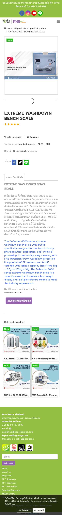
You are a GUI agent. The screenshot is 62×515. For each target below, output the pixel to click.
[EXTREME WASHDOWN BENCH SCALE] (31, 66)
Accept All (39, 510)
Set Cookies (23, 510)
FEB (48, 144)
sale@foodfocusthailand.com (17, 432)
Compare (34, 137)
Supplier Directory (11, 490)
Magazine (6, 475)
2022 (41, 144)
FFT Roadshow (9, 482)
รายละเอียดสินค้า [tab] (14, 177)
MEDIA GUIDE (8, 493)
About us (6, 472)
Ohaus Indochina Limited (25, 151)
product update (27, 144)
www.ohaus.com (13, 292)
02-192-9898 (38, 6)
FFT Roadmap (9, 479)
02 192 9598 (16, 425)
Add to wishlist (13, 137)
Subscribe (8, 463)
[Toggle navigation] (58, 21)
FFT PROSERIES (9, 486)
